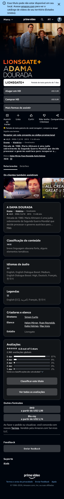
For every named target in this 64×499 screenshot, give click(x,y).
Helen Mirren (15, 156)
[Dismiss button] (59, 4)
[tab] (10, 166)
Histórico (17, 142)
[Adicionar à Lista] (18, 115)
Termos (15, 427)
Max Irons (45, 325)
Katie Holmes (39, 156)
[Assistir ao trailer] (7, 115)
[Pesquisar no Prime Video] (42, 19)
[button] (25, 372)
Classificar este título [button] (32, 380)
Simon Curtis (31, 316)
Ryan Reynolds (27, 156)
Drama (7, 142)
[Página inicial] (29, 19)
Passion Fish (22, 188)
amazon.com (28, 6)
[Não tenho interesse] (44, 115)
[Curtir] (31, 115)
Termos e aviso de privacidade (19, 481)
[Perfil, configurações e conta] (59, 19)
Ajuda (6, 463)
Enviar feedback (42, 481)
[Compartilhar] (57, 115)
